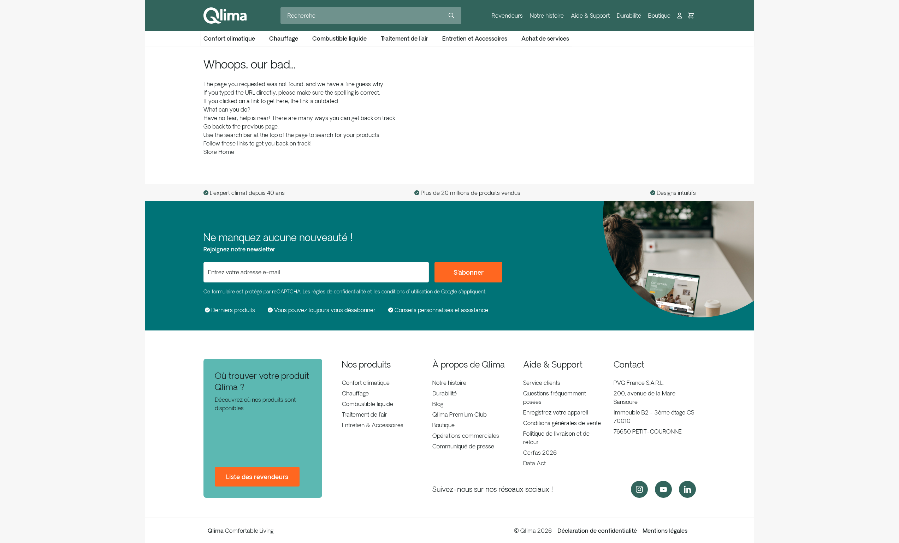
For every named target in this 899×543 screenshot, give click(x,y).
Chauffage (355, 393)
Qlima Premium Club (459, 414)
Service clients (541, 383)
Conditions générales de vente (562, 423)
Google (449, 291)
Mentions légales (665, 530)
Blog (437, 404)
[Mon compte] (680, 15)
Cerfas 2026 (540, 452)
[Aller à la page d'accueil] (225, 15)
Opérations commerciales (465, 435)
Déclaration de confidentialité (597, 530)
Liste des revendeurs (257, 476)
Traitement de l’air (364, 414)
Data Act (534, 463)
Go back (214, 126)
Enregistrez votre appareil (555, 412)
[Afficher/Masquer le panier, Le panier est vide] (691, 15)
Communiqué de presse (463, 446)
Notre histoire (547, 15)
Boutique (659, 15)
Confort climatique (366, 383)
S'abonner (469, 272)
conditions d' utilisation (407, 291)
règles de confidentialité (339, 291)
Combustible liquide (367, 404)
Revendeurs (507, 15)
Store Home (218, 152)
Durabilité (629, 15)
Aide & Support (590, 15)
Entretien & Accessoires (372, 425)
